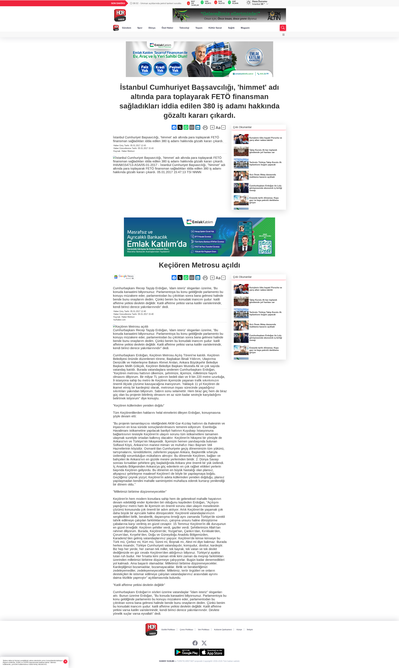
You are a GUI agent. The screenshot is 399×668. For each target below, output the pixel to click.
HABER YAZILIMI (166, 661)
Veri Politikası (203, 630)
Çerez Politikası (186, 630)
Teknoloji (184, 28)
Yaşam (198, 28)
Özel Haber (167, 28)
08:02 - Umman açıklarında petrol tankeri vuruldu (156, 3)
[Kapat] (65, 661)
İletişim (250, 630)
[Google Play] (187, 652)
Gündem (126, 28)
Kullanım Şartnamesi (223, 630)
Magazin (245, 28)
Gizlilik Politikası (168, 630)
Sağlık (231, 28)
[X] (204, 643)
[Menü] (283, 34)
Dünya (152, 28)
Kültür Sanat (215, 28)
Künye (239, 630)
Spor (139, 28)
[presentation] (180, 3)
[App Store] (212, 652)
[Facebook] (195, 643)
